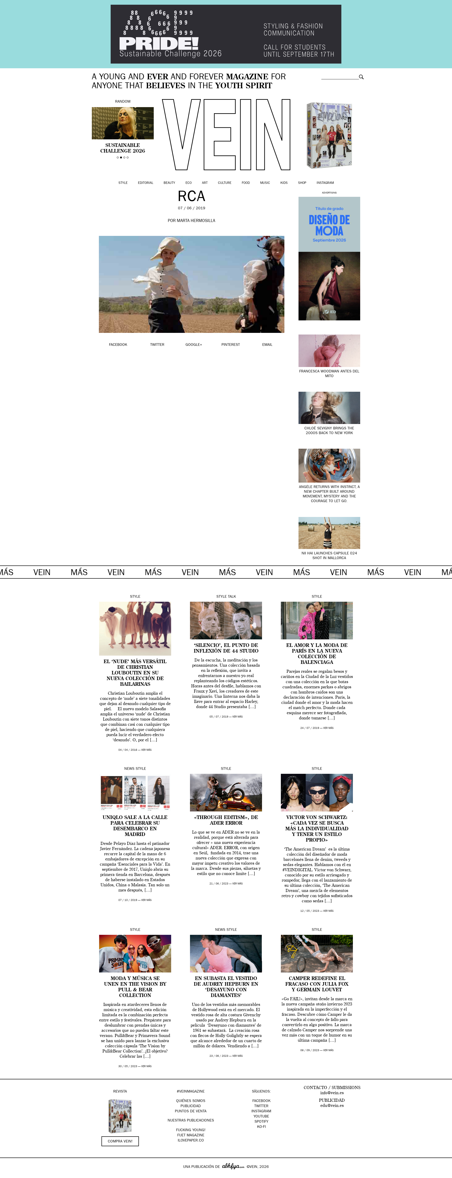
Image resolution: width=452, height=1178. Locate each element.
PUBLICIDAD (191, 1106)
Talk (232, 597)
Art (205, 183)
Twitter (261, 1106)
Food (246, 183)
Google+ (8, 1175)
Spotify (261, 1122)
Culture (224, 183)
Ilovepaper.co (191, 1141)
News (129, 769)
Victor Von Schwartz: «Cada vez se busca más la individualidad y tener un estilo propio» (316, 829)
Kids (284, 183)
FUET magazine (190, 1136)
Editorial (145, 183)
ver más (146, 750)
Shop (302, 183)
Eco (189, 183)
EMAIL (267, 345)
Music (265, 183)
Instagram (325, 183)
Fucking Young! (191, 1130)
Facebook (261, 1101)
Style (123, 183)
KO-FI (261, 1127)
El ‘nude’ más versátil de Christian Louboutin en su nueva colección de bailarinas (135, 673)
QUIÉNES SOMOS (190, 1101)
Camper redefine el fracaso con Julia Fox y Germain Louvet (316, 984)
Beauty (169, 183)
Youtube (261, 1117)
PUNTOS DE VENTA (190, 1111)
